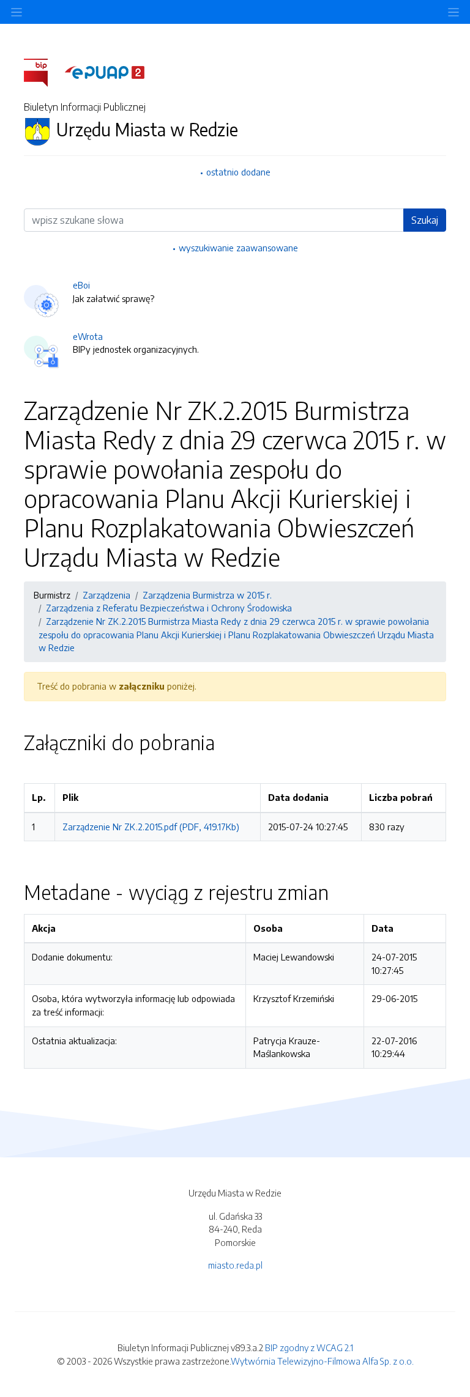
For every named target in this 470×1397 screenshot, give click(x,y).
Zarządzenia (106, 594)
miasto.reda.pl (235, 1264)
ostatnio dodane (238, 171)
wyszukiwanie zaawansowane (238, 247)
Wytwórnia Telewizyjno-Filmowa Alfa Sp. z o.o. (322, 1360)
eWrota (88, 336)
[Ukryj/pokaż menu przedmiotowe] (16, 12)
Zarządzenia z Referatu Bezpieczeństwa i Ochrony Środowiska (169, 607)
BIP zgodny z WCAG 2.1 (309, 1347)
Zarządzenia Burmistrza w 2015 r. (207, 594)
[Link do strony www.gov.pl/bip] (43, 71)
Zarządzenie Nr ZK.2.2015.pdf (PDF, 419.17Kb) (150, 826)
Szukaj (424, 220)
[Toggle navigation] (453, 12)
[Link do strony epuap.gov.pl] (104, 71)
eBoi (81, 284)
